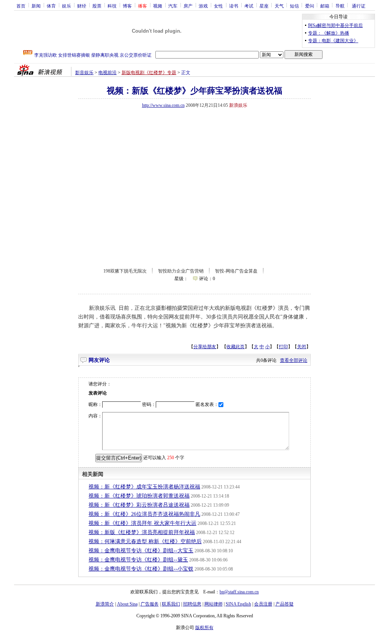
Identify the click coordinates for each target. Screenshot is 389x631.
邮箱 (324, 5)
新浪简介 (105, 604)
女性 (218, 5)
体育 (51, 5)
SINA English (238, 604)
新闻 (36, 5)
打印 (283, 346)
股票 (96, 5)
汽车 (172, 5)
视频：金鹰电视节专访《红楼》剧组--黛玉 (138, 560)
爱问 (309, 5)
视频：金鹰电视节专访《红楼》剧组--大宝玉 (141, 550)
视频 (157, 5)
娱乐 (66, 5)
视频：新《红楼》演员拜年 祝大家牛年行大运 (142, 523)
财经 (81, 5)
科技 (112, 5)
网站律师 (213, 604)
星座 (264, 5)
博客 (127, 5)
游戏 (203, 5)
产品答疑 (284, 604)
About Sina (127, 604)
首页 (20, 5)
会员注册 (263, 604)
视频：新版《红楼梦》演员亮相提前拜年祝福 (142, 532)
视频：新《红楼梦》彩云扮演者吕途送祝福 (139, 505)
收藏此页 (235, 346)
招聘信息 (192, 604)
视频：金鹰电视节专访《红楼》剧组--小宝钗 (141, 569)
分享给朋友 (204, 346)
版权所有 (204, 627)
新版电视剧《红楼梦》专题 (149, 72)
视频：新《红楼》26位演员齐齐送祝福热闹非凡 (144, 514)
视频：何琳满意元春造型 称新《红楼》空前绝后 (145, 541)
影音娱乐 (84, 72)
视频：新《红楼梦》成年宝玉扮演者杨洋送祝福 (144, 487)
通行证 (358, 5)
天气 (279, 5)
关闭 (301, 346)
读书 (233, 5)
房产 (188, 5)
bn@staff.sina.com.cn (239, 592)
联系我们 (171, 604)
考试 (248, 5)
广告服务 (150, 604)
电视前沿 (107, 72)
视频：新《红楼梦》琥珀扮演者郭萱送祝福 (139, 496)
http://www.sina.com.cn (163, 105)
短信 (294, 5)
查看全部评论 (293, 360)
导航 (340, 5)
